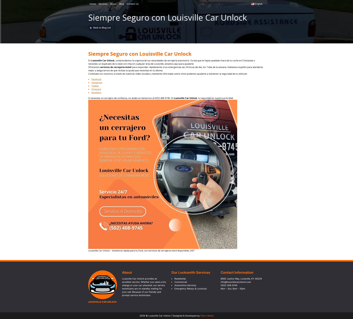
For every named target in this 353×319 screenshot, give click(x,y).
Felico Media (207, 315)
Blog (121, 3)
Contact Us (133, 3)
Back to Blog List (102, 27)
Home (93, 3)
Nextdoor (96, 92)
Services (103, 3)
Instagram (96, 82)
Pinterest (96, 89)
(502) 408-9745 (162, 98)
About (113, 3)
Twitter (95, 85)
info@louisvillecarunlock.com (236, 282)
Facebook (96, 79)
